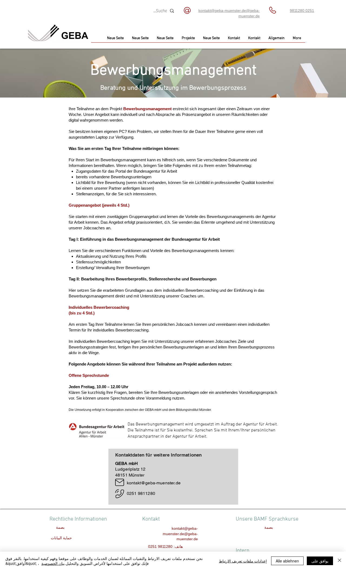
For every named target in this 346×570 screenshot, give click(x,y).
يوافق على (319, 561)
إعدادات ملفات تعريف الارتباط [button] (243, 561)
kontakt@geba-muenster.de (154, 482)
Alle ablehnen (287, 561)
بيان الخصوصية (53, 563)
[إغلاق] (339, 561)
